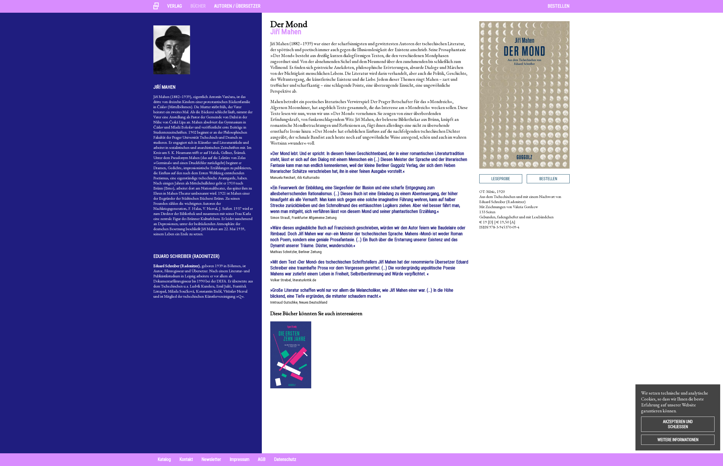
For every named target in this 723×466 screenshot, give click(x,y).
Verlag (174, 6)
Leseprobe (500, 179)
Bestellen (558, 6)
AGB (261, 459)
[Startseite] (158, 6)
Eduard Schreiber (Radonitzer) (186, 256)
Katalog (164, 459)
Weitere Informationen (677, 439)
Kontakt (186, 459)
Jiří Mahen (164, 87)
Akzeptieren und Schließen (678, 424)
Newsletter (211, 459)
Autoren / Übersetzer (237, 6)
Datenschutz (285, 459)
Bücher (198, 6)
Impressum (239, 459)
